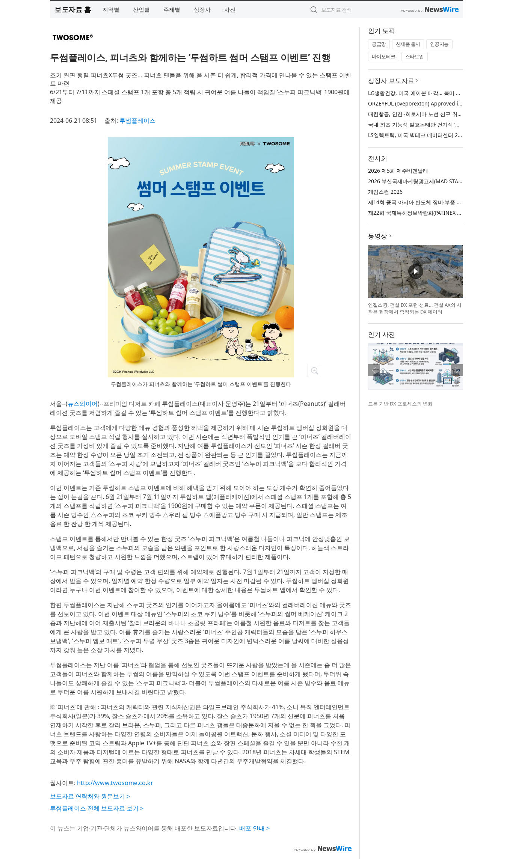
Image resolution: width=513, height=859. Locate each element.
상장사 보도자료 (391, 80)
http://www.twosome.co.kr (115, 783)
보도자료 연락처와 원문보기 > (90, 796)
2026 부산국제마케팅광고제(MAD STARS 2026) (424, 181)
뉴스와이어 (83, 403)
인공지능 (439, 44)
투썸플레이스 (137, 120)
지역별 (111, 9)
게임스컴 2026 (385, 191)
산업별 (141, 9)
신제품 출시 (408, 44)
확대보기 (314, 370)
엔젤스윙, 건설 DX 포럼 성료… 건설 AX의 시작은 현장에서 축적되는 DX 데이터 (415, 308)
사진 (229, 9)
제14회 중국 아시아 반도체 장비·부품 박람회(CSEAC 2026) (436, 202)
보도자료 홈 (72, 9)
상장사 (202, 9)
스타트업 (414, 56)
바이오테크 (383, 56)
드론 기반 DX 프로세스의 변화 (400, 403)
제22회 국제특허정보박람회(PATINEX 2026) (419, 212)
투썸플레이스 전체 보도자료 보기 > (96, 808)
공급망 (379, 44)
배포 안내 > (254, 828)
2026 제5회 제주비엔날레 (398, 170)
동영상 (377, 236)
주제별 (171, 9)
